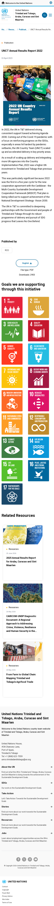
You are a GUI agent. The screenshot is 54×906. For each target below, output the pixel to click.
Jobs (4, 833)
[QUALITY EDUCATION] (40, 330)
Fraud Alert (6, 893)
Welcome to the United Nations (18, 3)
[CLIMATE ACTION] (14, 447)
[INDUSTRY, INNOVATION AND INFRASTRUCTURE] (14, 400)
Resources (7, 820)
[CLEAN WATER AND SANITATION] (40, 354)
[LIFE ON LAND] (14, 470)
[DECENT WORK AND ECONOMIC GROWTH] (40, 377)
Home (4, 29)
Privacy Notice (7, 896)
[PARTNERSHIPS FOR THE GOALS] (14, 494)
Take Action (8, 793)
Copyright (5, 890)
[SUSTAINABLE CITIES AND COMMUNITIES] (14, 424)
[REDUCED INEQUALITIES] (40, 400)
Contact (5, 887)
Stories (5, 806)
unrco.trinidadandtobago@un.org (16, 759)
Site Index (5, 899)
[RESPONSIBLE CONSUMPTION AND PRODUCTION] (40, 424)
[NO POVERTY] (14, 307)
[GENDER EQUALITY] (14, 354)
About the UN (8, 767)
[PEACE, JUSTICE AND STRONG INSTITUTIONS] (40, 470)
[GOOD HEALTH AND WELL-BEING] (14, 330)
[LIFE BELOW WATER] (40, 447)
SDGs (4, 783)
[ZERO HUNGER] (40, 307)
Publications (24, 29)
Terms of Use (7, 902)
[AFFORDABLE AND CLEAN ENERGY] (14, 377)
